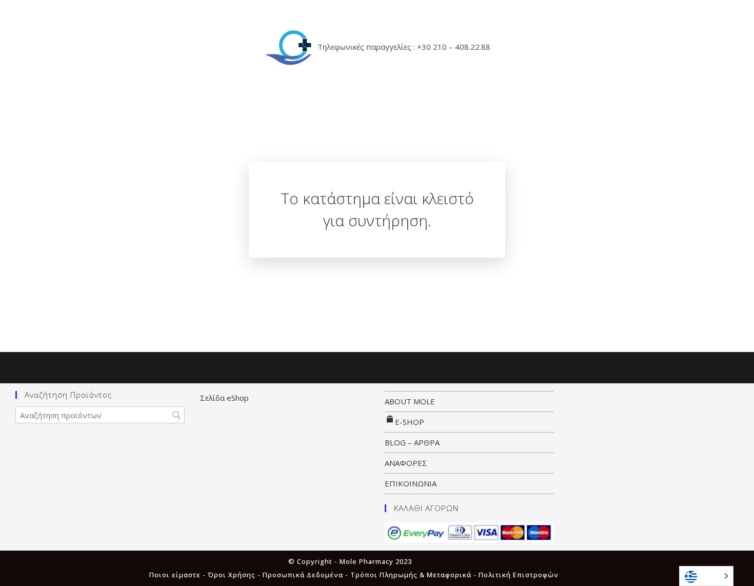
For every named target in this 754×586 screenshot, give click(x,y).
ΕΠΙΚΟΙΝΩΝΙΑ (410, 483)
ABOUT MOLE (410, 401)
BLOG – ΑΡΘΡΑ (412, 442)
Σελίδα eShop (224, 398)
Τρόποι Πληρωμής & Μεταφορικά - (414, 574)
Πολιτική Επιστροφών (519, 574)
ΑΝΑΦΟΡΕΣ (406, 463)
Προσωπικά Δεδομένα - (306, 574)
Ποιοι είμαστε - (178, 574)
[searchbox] (100, 414)
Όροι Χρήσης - (235, 574)
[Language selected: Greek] (706, 576)
